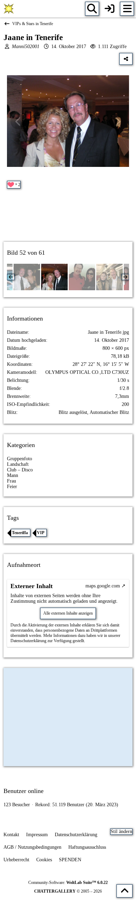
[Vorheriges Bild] (18, 121)
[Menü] (127, 9)
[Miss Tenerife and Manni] (27, 277)
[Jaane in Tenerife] (54, 277)
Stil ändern (121, 831)
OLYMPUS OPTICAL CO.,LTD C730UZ (87, 372)
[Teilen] (126, 59)
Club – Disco (20, 469)
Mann (12, 475)
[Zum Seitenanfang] (124, 891)
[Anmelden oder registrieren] (109, 8)
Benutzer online (23, 790)
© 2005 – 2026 (68, 891)
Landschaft (18, 464)
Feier (12, 486)
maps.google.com (102, 585)
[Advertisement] (68, 221)
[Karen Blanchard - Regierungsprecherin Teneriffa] (109, 277)
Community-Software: (68, 882)
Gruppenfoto (19, 458)
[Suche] (92, 9)
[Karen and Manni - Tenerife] (82, 277)
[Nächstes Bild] (117, 121)
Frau (11, 481)
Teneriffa (20, 532)
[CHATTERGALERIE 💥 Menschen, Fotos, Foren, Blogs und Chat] (8, 9)
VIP (40, 532)
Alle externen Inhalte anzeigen (68, 613)
